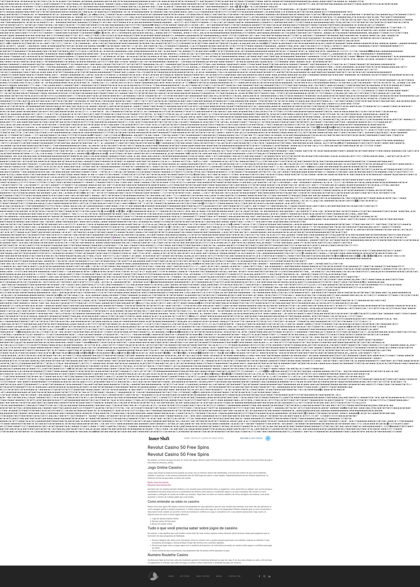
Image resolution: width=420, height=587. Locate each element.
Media (219, 576)
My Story (185, 576)
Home (187, 438)
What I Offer (203, 576)
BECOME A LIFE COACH (251, 438)
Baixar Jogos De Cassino (158, 482)
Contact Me (235, 576)
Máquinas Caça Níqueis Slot (159, 485)
